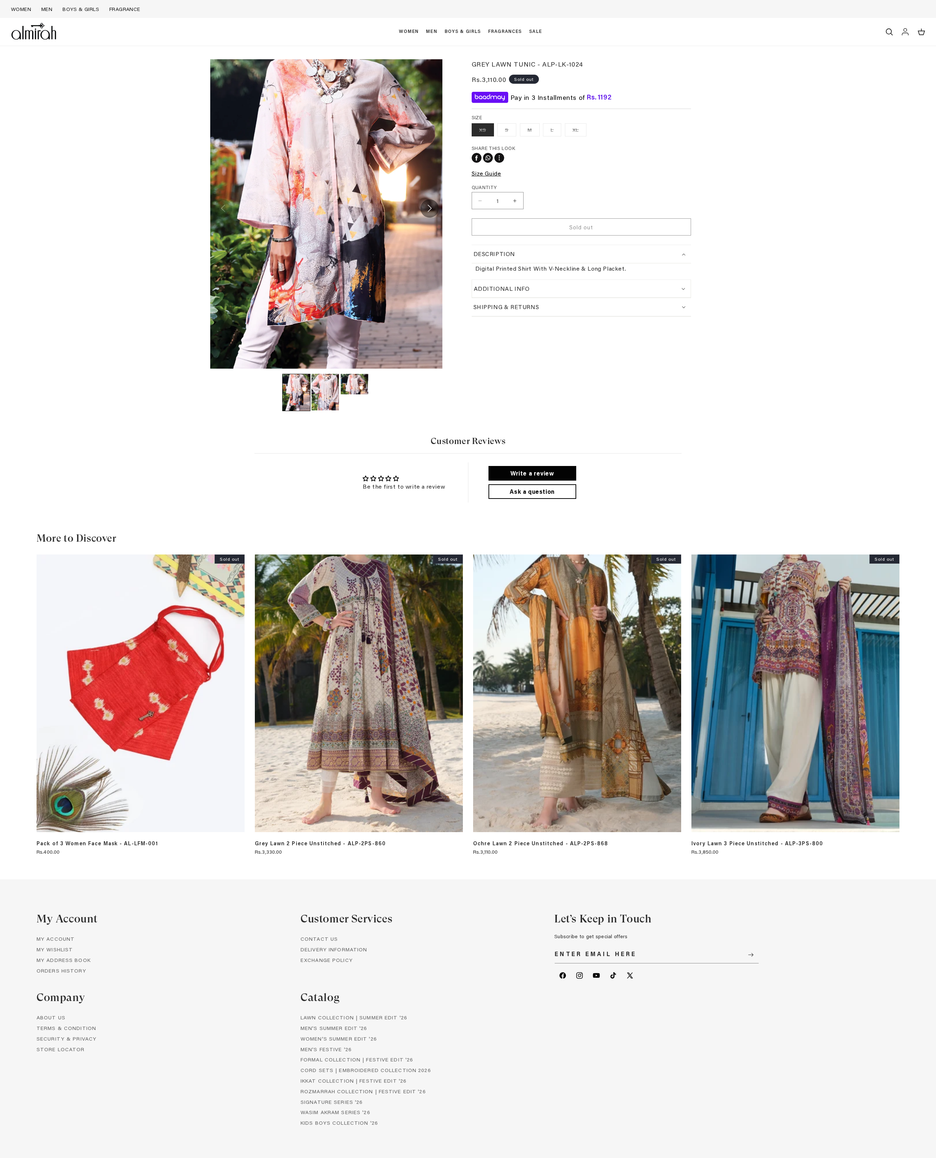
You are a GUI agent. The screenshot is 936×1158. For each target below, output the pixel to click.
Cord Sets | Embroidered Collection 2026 (366, 1070)
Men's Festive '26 (326, 1049)
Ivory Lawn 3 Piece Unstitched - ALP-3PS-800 (757, 843)
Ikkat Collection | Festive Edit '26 (354, 1080)
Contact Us (319, 938)
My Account (56, 938)
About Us (51, 1017)
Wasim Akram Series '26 (335, 1112)
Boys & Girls (81, 8)
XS (486, 131)
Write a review (532, 473)
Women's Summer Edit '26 (339, 1038)
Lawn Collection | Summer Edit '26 (354, 1017)
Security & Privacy (67, 1038)
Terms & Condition (66, 1027)
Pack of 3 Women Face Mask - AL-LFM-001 (97, 843)
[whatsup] (488, 158)
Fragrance (124, 8)
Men (46, 8)
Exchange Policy (327, 959)
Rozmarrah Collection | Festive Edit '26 (363, 1091)
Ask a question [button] (532, 491)
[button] (409, 32)
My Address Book (64, 959)
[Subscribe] (751, 954)
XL (579, 131)
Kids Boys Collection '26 (339, 1122)
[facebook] (477, 158)
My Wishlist (55, 949)
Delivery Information (334, 949)
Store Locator (61, 1049)
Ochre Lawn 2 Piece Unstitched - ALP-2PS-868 (540, 843)
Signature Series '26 (332, 1101)
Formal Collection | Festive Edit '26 (357, 1059)
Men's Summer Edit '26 (334, 1027)
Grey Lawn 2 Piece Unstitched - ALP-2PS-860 (320, 843)
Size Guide (486, 173)
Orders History (61, 970)
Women (21, 8)
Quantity (484, 187)
